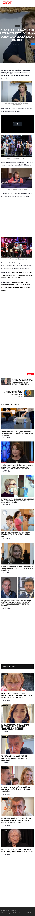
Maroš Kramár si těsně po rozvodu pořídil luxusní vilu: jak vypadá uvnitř (13, 393)
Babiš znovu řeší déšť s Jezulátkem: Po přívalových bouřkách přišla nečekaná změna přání (16, 820)
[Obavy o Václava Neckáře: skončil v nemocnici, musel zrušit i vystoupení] (17, 838)
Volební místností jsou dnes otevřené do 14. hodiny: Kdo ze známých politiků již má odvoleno (17, 433)
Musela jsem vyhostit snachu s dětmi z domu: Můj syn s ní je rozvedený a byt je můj (16, 534)
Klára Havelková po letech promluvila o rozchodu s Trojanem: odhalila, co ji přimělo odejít (16, 696)
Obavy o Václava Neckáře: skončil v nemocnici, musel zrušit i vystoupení (17, 851)
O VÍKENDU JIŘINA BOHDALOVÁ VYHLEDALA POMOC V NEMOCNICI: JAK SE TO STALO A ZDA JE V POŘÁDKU (17, 275)
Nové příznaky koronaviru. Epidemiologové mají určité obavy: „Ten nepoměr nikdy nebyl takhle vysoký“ (17, 501)
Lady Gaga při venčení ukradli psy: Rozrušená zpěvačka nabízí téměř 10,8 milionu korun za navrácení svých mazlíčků (22, 383)
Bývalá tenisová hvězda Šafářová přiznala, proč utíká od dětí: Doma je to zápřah (16, 789)
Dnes (17, 26)
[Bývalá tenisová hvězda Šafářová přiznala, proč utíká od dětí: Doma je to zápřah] (17, 775)
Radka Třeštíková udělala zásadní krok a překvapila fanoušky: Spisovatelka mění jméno (16, 727)
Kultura (5, 674)
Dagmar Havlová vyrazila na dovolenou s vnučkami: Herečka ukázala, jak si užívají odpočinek (17, 568)
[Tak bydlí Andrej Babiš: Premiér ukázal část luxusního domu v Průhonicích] (17, 744)
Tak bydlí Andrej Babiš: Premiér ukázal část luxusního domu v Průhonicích (14, 758)
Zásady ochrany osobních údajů (9, 913)
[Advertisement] (17, 217)
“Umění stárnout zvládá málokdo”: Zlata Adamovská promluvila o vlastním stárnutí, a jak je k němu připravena (17, 467)
